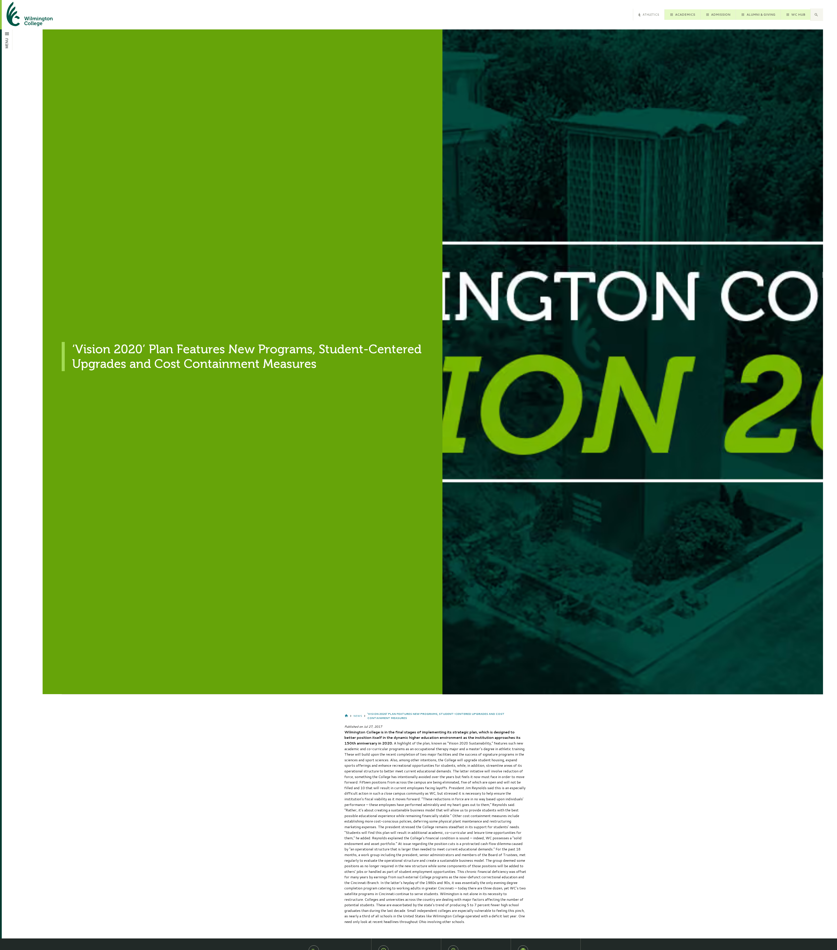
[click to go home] (24, 14)
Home (346, 716)
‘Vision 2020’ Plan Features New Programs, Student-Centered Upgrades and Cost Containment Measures (435, 716)
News (357, 716)
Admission (720, 14)
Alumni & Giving (761, 14)
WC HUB (798, 14)
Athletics (651, 14)
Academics (685, 14)
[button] (816, 14)
